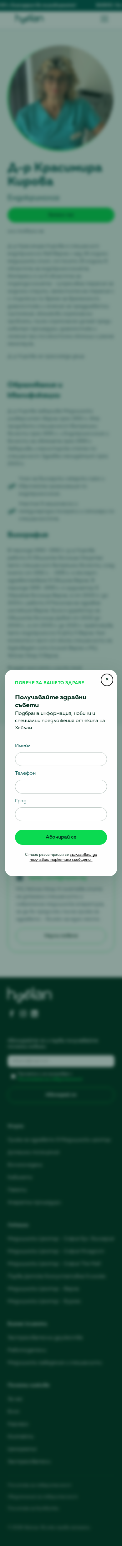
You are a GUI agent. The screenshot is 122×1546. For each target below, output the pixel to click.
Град (21, 801)
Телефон (25, 773)
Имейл (23, 745)
